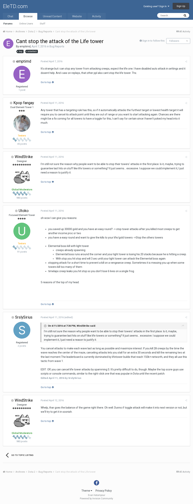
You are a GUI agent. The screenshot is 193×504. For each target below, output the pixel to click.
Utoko (24, 210)
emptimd (25, 46)
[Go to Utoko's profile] (21, 231)
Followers (174, 41)
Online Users (26, 23)
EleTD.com (15, 6)
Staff (42, 23)
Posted (51, 61)
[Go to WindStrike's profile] (21, 177)
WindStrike (24, 156)
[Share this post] (186, 61)
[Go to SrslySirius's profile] (21, 330)
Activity (96, 16)
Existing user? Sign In (156, 6)
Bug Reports (57, 46)
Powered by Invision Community (96, 498)
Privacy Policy (104, 490)
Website (77, 16)
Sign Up (181, 6)
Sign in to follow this (153, 40)
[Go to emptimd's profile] (8, 44)
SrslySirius (23, 317)
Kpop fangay (23, 103)
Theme (86, 490)
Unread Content (52, 16)
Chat (10, 16)
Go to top (46, 82)
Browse (28, 16)
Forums (7, 23)
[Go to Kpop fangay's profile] (21, 123)
